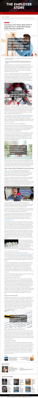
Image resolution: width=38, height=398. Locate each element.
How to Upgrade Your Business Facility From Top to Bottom (9, 391)
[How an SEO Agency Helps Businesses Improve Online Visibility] (4, 382)
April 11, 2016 (14, 30)
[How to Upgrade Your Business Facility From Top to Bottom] (4, 389)
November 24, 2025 (23, 370)
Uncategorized (7, 22)
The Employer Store (19, 6)
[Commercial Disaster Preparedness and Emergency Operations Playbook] (16, 382)
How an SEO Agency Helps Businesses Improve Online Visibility (10, 384)
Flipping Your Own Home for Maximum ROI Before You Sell (33, 383)
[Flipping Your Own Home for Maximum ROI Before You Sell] (28, 382)
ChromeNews (22, 395)
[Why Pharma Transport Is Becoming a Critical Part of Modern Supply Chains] (28, 389)
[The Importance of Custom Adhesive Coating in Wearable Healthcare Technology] (16, 389)
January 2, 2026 (12, 371)
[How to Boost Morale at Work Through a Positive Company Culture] (5, 369)
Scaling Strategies (34, 379)
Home (9, 386)
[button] (1, 13)
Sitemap (29, 396)
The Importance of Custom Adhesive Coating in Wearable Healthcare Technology (22, 391)
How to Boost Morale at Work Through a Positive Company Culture (13, 369)
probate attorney (26, 116)
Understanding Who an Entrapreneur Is (26, 369)
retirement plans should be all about (19, 254)
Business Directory (10, 379)
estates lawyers (11, 171)
